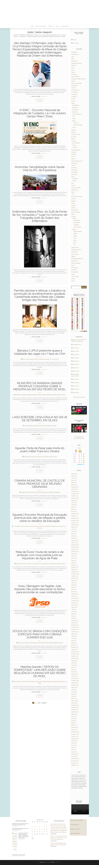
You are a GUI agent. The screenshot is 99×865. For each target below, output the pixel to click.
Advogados (75, 178)
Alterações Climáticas (76, 63)
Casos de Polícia (75, 76)
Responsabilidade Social (77, 258)
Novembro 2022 (75, 573)
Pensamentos (74, 209)
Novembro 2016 (75, 734)
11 (34, 829)
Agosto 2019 (74, 660)
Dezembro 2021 (75, 598)
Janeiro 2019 (74, 676)
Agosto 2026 (74, 473)
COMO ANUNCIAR (74, 824)
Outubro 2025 (74, 495)
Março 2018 (74, 698)
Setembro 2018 (74, 685)
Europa (73, 156)
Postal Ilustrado (75, 247)
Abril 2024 (73, 536)
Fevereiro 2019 (74, 674)
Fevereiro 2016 (74, 754)
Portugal (73, 216)
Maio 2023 (73, 560)
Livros (73, 116)
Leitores (73, 185)
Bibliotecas (75, 107)
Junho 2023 (74, 558)
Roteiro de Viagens (75, 263)
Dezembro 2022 (75, 571)
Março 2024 (74, 538)
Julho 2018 (73, 689)
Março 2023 (74, 565)
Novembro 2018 (75, 680)
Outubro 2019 (74, 656)
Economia (73, 136)
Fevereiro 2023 (74, 567)
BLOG (57, 26)
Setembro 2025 (75, 498)
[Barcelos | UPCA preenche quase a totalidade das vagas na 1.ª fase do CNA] (40, 359)
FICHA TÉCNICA (64, 26)
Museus (74, 118)
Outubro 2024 (74, 522)
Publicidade (74, 252)
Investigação (74, 172)
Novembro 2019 (75, 654)
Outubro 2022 (74, 576)
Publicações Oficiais (76, 249)
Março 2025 (74, 511)
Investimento (74, 174)
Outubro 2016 (74, 736)
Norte (39, 640)
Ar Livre (73, 70)
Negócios (73, 201)
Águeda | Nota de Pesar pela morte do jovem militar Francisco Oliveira (39, 449)
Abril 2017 (73, 723)
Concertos (75, 122)
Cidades (74, 218)
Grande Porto (76, 222)
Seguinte (44, 702)
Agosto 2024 (74, 527)
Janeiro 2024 (74, 542)
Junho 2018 (74, 691)
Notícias (73, 203)
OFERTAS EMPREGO (75, 833)
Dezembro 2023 (75, 544)
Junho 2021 (74, 611)
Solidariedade (74, 272)
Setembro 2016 (75, 738)
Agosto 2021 (74, 607)
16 (47, 829)
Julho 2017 (73, 716)
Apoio (72, 67)
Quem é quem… (75, 254)
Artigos (73, 72)
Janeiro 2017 (74, 729)
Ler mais (40, 100)
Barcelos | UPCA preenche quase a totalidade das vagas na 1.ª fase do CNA (39, 352)
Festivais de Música (77, 125)
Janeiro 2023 (74, 569)
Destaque (39, 58)
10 (32, 829)
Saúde (72, 265)
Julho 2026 (74, 475)
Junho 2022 (74, 585)
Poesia (73, 127)
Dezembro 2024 (75, 518)
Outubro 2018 (74, 683)
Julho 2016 (73, 743)
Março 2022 (74, 591)
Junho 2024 (74, 531)
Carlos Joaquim (36, 96)
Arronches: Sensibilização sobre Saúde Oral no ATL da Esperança (39, 168)
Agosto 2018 (74, 687)
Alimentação (74, 61)
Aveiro (74, 238)
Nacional (73, 198)
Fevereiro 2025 (74, 513)
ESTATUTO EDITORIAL (40, 26)
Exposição (74, 112)
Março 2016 (74, 752)
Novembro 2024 (75, 520)
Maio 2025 (73, 507)
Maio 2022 (73, 587)
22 (44, 831)
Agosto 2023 (74, 553)
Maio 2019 (73, 667)
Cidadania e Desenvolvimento (78, 78)
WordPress (48, 862)
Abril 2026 (73, 482)
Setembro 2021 (74, 605)
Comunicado (74, 92)
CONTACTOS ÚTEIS (75, 829)
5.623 (39, 702)
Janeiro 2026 (74, 489)
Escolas (74, 145)
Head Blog (56, 862)
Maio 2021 (73, 613)
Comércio (73, 87)
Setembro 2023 (75, 551)
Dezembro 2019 (75, 651)
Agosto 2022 (74, 580)
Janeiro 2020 (74, 649)
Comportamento (75, 90)
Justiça (73, 176)
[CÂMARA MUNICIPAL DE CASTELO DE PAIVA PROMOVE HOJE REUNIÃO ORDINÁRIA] (39, 492)
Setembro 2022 (75, 578)
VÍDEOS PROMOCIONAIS (79, 397)
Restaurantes (74, 261)
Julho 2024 (74, 529)
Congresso (74, 96)
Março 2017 (74, 725)
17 (18, 831)
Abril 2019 (73, 669)
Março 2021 (74, 618)
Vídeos (73, 281)
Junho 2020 (74, 638)
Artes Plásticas (75, 105)
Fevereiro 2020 (74, 647)
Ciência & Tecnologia (76, 83)
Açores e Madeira (77, 231)
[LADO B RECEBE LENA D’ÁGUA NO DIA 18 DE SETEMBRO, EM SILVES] (39, 425)
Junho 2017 (74, 718)
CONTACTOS (51, 26)
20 (39, 831)
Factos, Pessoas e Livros (77, 161)
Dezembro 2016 (75, 731)
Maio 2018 (73, 694)
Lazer (72, 183)
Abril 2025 (73, 509)
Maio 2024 (73, 533)
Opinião (73, 207)
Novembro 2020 (75, 627)
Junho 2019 (74, 665)
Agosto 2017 (74, 714)
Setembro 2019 (75, 658)
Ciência (73, 81)
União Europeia (75, 276)
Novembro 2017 (75, 707)
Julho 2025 (73, 502)
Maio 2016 (73, 747)
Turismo (73, 274)
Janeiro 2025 (74, 516)
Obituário (39, 454)
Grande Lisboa (76, 220)
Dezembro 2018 (75, 678)
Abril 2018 (73, 696)
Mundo (73, 192)
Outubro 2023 (74, 549)
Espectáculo (75, 109)
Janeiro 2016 (74, 756)
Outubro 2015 (74, 763)
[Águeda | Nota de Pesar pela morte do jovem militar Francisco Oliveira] (39, 456)
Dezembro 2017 (75, 705)
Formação (39, 392)
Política (39, 595)
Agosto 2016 (74, 740)
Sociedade (74, 269)
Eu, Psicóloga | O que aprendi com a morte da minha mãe (20, 829)
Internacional (74, 170)
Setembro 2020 (75, 631)
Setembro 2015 (74, 765)
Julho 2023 (73, 556)
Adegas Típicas (75, 54)
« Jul (32, 838)
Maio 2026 (73, 480)
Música (74, 120)
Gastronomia (74, 163)
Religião (73, 256)
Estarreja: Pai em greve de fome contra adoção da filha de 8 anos (20, 824)
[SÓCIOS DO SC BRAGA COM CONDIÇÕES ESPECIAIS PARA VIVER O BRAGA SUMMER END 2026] (39, 642)
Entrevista (73, 154)
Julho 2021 (73, 609)
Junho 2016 (74, 745)
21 (41, 831)
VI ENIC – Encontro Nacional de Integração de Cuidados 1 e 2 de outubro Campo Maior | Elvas (39, 113)
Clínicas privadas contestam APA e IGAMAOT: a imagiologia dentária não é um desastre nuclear (24, 835)
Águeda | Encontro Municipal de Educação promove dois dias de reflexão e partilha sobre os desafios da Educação (39, 518)
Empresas (73, 152)
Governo (73, 165)
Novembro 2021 (75, 600)
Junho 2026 (74, 478)
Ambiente (73, 65)
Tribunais (74, 180)
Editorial (73, 138)
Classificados (74, 85)
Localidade (39, 173)
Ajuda (72, 56)
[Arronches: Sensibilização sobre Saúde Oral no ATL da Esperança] (39, 182)
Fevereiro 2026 (74, 487)
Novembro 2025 (75, 493)
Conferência (39, 119)
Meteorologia (74, 190)
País (73, 194)
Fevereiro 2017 (74, 727)
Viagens (73, 278)
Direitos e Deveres (75, 134)
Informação (74, 167)
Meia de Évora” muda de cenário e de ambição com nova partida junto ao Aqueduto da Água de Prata (40, 555)
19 (37, 831)
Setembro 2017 (74, 711)
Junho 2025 (74, 504)
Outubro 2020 (74, 629)
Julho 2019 (73, 662)
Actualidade (74, 52)
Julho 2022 (73, 582)
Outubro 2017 (74, 709)
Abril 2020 (73, 642)
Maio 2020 (73, 640)
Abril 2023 (73, 562)
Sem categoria (74, 267)
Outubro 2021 (74, 602)
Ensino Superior (39, 356)
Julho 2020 (74, 636)
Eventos (39, 679)
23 (47, 831)
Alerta (72, 58)
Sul (74, 244)
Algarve (39, 423)
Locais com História (76, 187)
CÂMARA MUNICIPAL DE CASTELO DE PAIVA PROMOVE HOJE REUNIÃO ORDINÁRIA (39, 483)
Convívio (73, 99)
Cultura (73, 103)
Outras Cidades (77, 227)
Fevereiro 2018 (74, 700)
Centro (75, 240)
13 (24, 839)
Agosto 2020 (74, 634)
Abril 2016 (73, 749)
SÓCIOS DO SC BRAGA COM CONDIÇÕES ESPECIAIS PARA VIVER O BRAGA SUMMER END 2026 (39, 634)
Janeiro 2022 (74, 596)
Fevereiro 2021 (74, 620)
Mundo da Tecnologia (76, 196)
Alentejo (39, 561)
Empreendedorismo (76, 150)
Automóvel (74, 74)
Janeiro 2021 (74, 622)
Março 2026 (74, 484)
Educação (39, 523)
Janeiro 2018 (74, 703)
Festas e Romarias (76, 114)
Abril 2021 (73, 616)
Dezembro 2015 (75, 758)
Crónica (73, 101)
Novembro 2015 (75, 760)
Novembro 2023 (75, 547)
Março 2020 (74, 645)
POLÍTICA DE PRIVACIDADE (76, 820)
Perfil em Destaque (75, 212)
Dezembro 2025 (75, 491)
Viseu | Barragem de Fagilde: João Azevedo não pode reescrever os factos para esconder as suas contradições (39, 589)
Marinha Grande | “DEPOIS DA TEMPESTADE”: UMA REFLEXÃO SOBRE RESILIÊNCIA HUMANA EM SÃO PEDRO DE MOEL (40, 671)
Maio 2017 (73, 720)
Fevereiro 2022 (74, 593)
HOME (32, 26)
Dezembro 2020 (75, 625)
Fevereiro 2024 (74, 540)
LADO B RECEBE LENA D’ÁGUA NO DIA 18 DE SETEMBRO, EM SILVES (39, 418)
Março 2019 (74, 671)
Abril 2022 (73, 589)
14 (41, 829)
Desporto (73, 130)
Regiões (74, 229)
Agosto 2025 (74, 500)
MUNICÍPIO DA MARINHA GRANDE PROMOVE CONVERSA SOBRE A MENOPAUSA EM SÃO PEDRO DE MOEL (39, 386)
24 (18, 826)
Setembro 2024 (75, 524)
